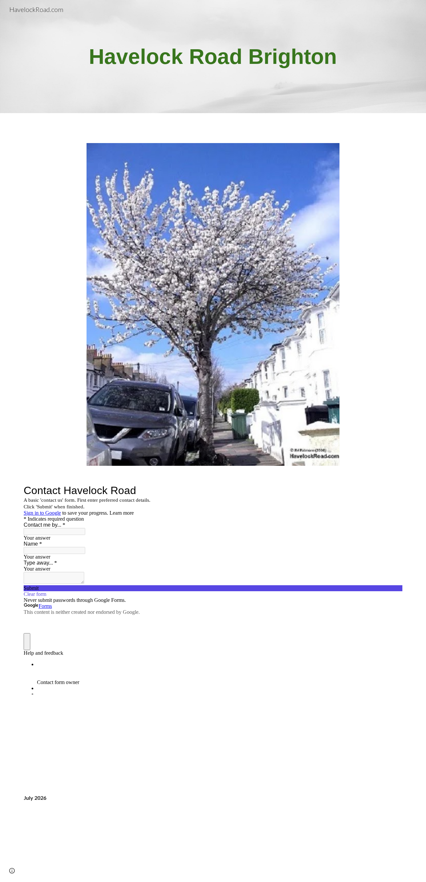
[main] (213, 56)
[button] (12, 870)
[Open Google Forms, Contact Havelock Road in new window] (392, 490)
